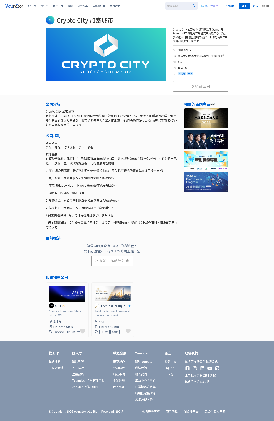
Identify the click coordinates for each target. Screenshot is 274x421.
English (169, 368)
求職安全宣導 (151, 411)
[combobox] (181, 6)
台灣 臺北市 (184, 50)
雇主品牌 (78, 374)
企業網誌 (119, 380)
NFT (190, 73)
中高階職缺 (56, 368)
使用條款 (172, 411)
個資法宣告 (191, 411)
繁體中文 (170, 361)
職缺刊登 (78, 361)
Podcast (118, 387)
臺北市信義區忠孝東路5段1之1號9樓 (199, 56)
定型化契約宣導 (214, 411)
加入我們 (141, 374)
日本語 (168, 374)
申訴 (152, 380)
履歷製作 (119, 361)
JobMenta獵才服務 (85, 387)
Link (49, 285)
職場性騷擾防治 (145, 393)
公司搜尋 (119, 368)
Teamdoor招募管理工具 (88, 380)
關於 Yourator (144, 361)
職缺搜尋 (55, 361)
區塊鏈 (182, 73)
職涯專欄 (119, 374)
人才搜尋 (78, 368)
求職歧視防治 (144, 399)
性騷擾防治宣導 (145, 387)
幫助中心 (141, 380)
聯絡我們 (141, 368)
